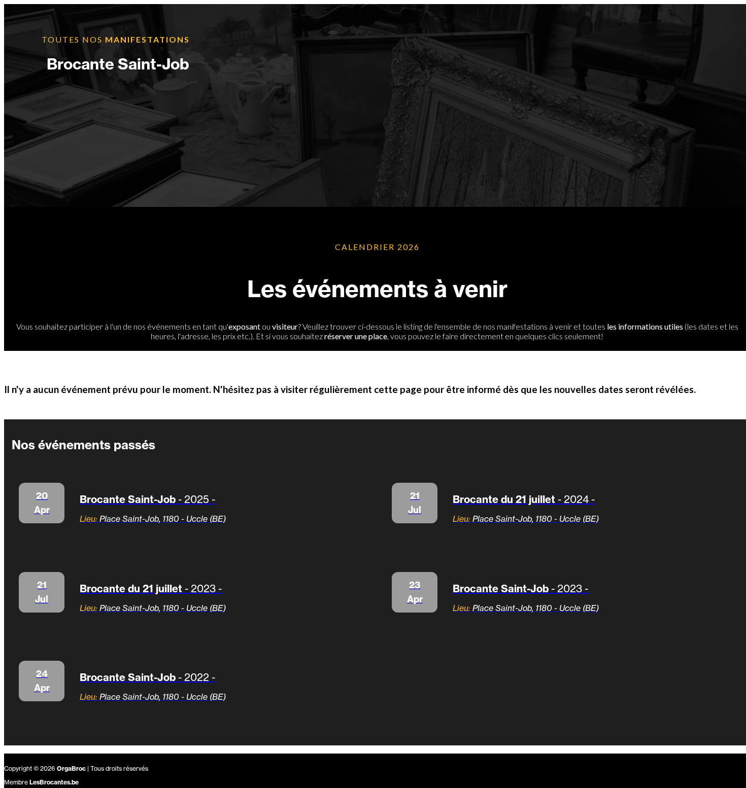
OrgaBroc (71, 768)
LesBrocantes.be (54, 782)
